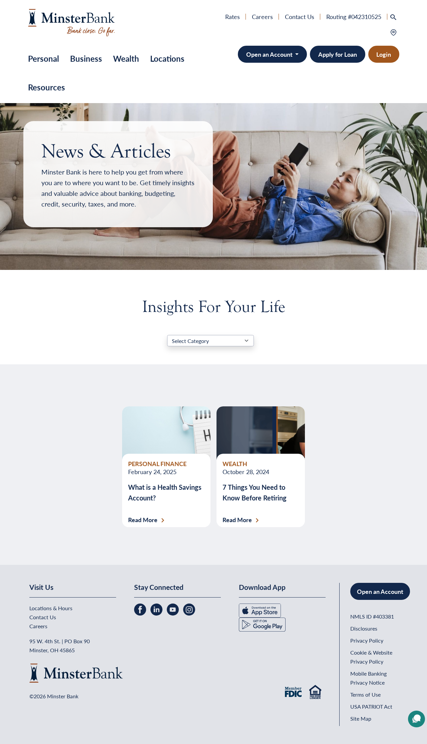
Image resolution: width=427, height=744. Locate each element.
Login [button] (383, 54)
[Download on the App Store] (260, 610)
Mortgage (276, 79)
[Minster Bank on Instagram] (189, 609)
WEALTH (235, 463)
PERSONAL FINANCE (157, 463)
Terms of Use (365, 694)
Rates (232, 16)
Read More (142, 520)
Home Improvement (290, 90)
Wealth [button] (126, 58)
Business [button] (86, 58)
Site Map (360, 718)
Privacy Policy (366, 640)
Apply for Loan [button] (337, 54)
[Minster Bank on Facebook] (140, 609)
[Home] (71, 21)
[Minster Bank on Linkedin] (157, 609)
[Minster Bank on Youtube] (173, 609)
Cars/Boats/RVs (284, 101)
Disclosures (363, 628)
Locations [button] (167, 58)
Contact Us (299, 16)
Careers (262, 16)
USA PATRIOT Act (371, 706)
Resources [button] (46, 87)
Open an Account (270, 54)
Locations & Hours (50, 608)
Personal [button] (43, 58)
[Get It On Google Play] (262, 624)
